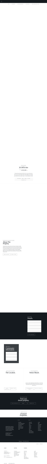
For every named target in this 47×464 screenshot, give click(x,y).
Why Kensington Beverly (20, 424)
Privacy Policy (5, 463)
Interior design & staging (16, 454)
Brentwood (30, 425)
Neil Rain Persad (20, 425)
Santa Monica (39, 425)
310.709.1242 (8, 434)
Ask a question (31, 334)
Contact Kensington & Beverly (21, 423)
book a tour (13, 254)
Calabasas (25, 454)
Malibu (38, 423)
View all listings (38, 388)
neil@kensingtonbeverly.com (10, 435)
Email (23, 403)
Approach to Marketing (16, 455)
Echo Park (25, 455)
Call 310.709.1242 (15, 403)
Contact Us (32, 403)
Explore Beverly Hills (30, 388)
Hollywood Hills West (31, 432)
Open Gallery (6, 254)
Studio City (35, 455)
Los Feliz (39, 422)
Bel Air (29, 424)
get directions (7, 388)
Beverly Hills (30, 422)
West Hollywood (39, 430)
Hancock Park (30, 430)
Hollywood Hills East (31, 431)
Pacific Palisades (39, 424)
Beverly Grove (30, 423)
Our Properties (19, 422)
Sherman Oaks (35, 454)
